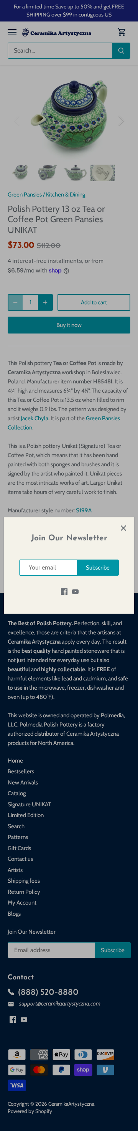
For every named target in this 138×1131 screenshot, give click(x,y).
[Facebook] (64, 591)
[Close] (123, 528)
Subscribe (98, 567)
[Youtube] (75, 591)
